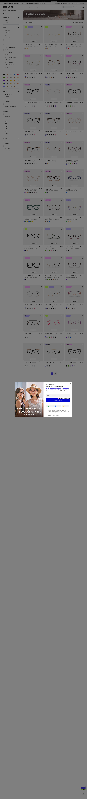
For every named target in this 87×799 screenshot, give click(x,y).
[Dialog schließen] (70, 383)
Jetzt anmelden (58, 400)
